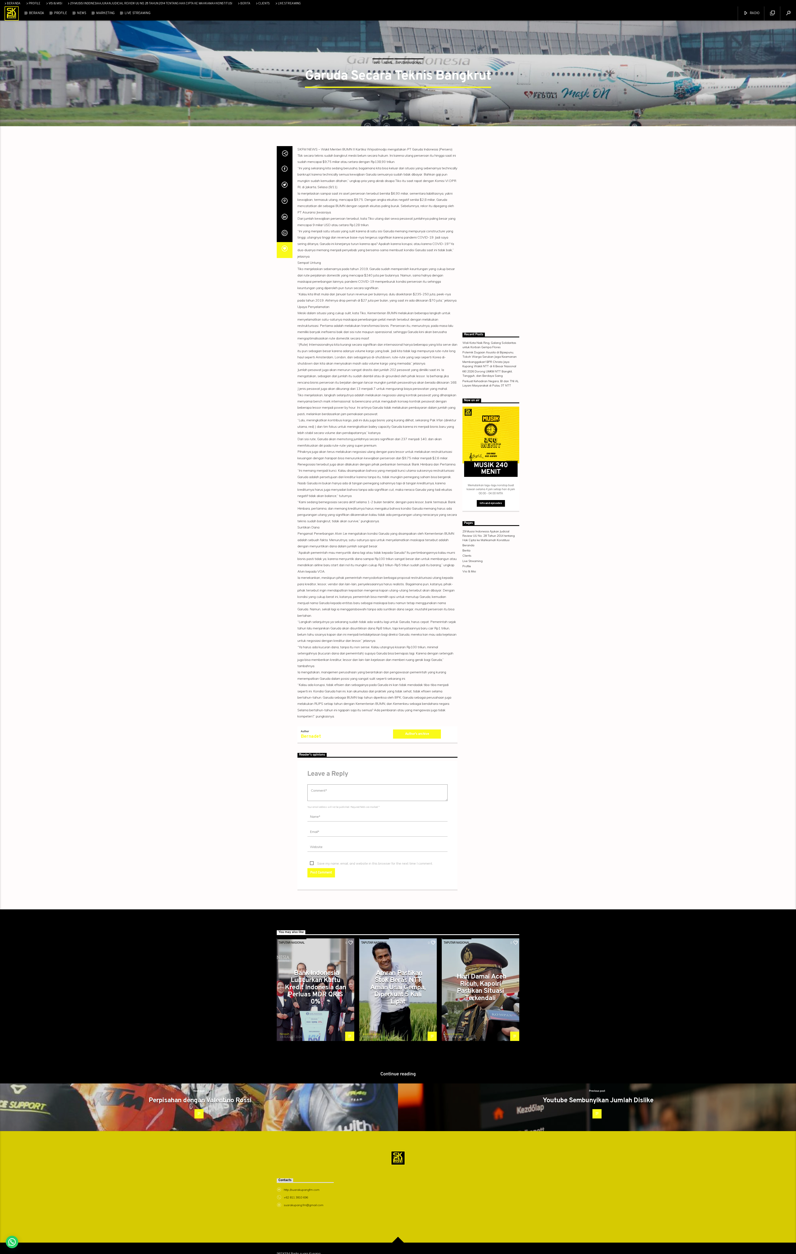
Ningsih (284, 1055)
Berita (245, 4)
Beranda (14, 4)
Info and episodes (491, 524)
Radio (754, 14)
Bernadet (311, 758)
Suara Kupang (371, 1055)
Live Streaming (289, 4)
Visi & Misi (55, 4)
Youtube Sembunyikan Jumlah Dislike (598, 1121)
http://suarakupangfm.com (301, 1211)
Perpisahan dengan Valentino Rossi (200, 1121)
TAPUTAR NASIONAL (409, 70)
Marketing (105, 14)
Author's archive (417, 755)
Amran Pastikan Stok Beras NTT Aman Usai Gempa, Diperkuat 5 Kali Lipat (398, 1008)
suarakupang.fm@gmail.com (303, 1226)
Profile (34, 4)
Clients (264, 4)
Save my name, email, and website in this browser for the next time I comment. (375, 884)
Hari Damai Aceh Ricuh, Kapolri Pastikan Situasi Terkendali (481, 1009)
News (81, 14)
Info (377, 70)
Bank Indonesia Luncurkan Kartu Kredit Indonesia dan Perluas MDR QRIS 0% (315, 1008)
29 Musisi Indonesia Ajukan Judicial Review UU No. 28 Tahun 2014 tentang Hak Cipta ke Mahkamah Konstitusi (151, 4)
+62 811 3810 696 (296, 1218)
